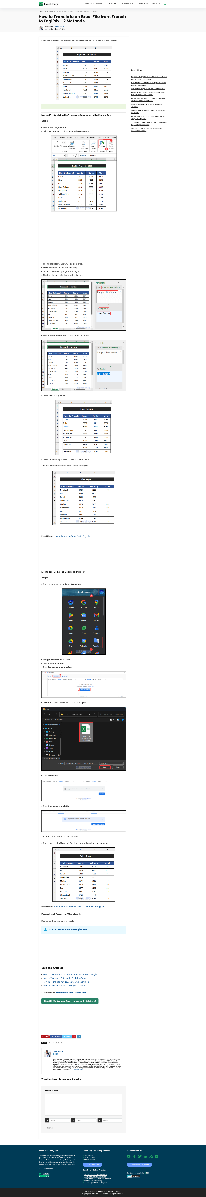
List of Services (89, 1157)
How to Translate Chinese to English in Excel (64, 978)
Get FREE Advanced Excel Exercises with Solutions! (71, 1001)
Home (40, 11)
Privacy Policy (140, 1173)
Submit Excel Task (93, 1165)
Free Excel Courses (93, 3)
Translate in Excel (65, 992)
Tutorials (112, 3)
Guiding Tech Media (105, 1191)
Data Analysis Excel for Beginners (96, 1182)
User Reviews (88, 1156)
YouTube (128, 1157)
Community (127, 3)
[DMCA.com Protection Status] (133, 1176)
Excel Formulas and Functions (95, 1177)
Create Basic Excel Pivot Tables (95, 1175)
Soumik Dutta (59, 26)
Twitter (140, 1157)
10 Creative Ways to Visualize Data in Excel (148, 89)
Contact (156, 1157)
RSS (150, 1157)
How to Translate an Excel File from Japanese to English (70, 974)
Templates (143, 3)
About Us (156, 3)
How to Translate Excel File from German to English (79, 906)
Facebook (134, 1157)
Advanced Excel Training (93, 1181)
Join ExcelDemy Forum (140, 1165)
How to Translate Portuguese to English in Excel (66, 982)
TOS (147, 1173)
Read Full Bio (78, 1069)
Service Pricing (89, 1159)
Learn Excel (81, 992)
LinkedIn (145, 1157)
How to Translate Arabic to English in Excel (64, 985)
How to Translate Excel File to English (71, 536)
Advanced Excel (49, 11)
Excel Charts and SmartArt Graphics (97, 1179)
